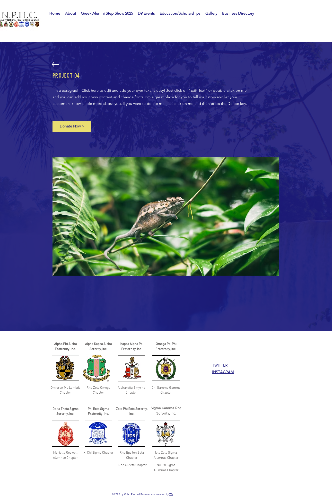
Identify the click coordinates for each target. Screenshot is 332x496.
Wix (171, 494)
